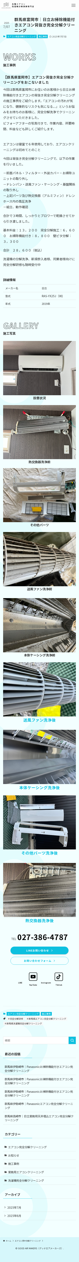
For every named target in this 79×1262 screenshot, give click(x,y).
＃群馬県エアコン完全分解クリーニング (46, 1018)
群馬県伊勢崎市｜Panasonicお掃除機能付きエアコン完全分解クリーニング (39, 1069)
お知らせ (13, 1155)
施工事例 (43, 36)
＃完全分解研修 (15, 1018)
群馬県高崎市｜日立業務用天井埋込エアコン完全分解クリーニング (39, 1118)
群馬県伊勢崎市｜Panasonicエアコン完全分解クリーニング (39, 1106)
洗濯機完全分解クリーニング (26, 1180)
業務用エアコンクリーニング (26, 1172)
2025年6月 (14, 1216)
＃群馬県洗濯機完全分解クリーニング (23, 1023)
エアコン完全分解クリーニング (21, 36)
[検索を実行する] (72, 1040)
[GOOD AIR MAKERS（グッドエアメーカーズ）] (18, 5)
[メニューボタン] (73, 5)
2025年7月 (14, 1207)
